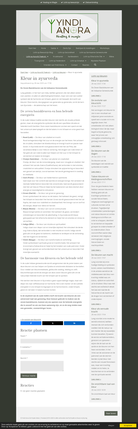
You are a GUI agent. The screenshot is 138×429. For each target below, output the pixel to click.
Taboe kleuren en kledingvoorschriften (101, 178)
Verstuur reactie (28, 376)
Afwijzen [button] (111, 425)
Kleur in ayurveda (75, 72)
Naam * (23, 336)
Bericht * (24, 358)
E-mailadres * (25, 347)
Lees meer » (96, 95)
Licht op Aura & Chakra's (40, 72)
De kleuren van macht (102, 254)
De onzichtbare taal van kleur (103, 385)
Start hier (24, 72)
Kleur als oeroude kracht (100, 310)
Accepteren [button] (128, 425)
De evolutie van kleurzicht (99, 102)
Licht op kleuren (59, 72)
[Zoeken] (95, 64)
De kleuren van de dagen (100, 152)
